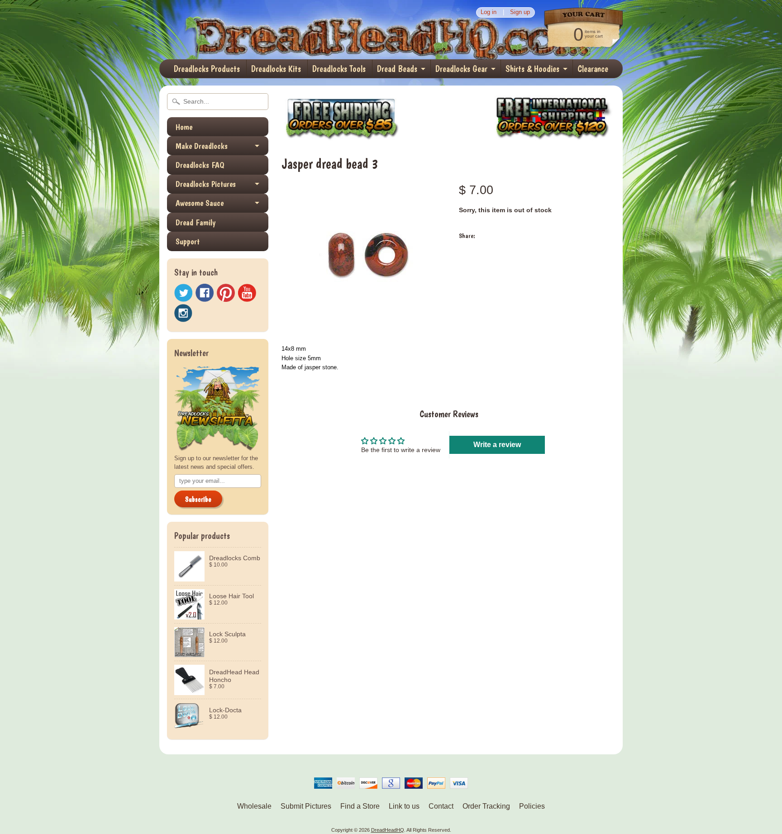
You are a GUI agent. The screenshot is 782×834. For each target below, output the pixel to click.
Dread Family (195, 222)
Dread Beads (397, 68)
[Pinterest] (226, 293)
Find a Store (360, 806)
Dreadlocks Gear (461, 68)
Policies (532, 806)
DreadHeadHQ (256, 29)
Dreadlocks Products (207, 68)
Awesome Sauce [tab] (200, 203)
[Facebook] (205, 293)
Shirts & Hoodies (532, 68)
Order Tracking (486, 806)
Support (188, 241)
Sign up (520, 12)
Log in (488, 12)
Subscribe (198, 499)
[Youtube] (247, 293)
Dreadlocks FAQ (200, 165)
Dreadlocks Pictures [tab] (206, 184)
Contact (441, 806)
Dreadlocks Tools (339, 68)
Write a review (497, 444)
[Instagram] (183, 313)
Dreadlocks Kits (276, 68)
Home (184, 127)
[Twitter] (183, 293)
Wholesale (254, 806)
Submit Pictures (306, 806)
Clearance (592, 68)
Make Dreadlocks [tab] (202, 146)
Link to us (404, 806)
